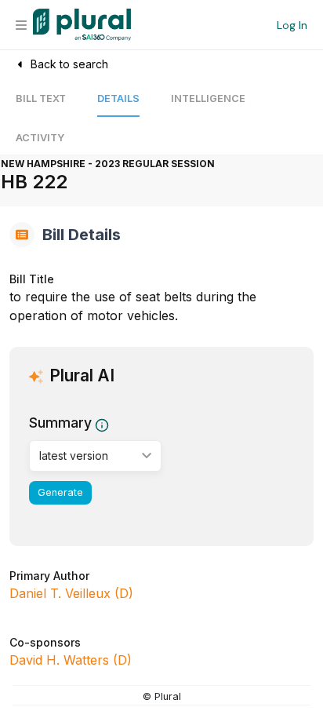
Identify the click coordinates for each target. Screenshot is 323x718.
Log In (292, 25)
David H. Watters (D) (70, 660)
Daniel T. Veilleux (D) (71, 593)
